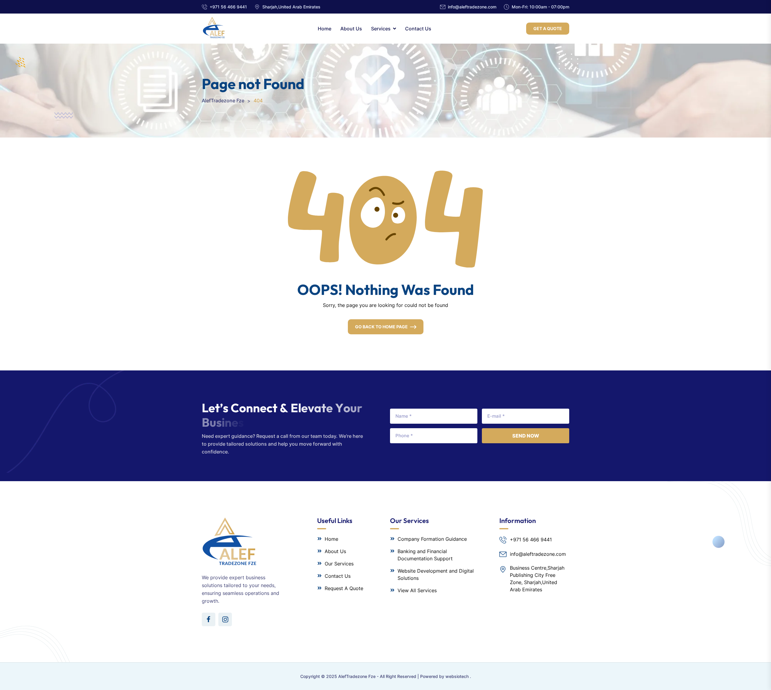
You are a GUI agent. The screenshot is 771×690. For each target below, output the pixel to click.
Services (381, 29)
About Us (351, 29)
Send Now (525, 436)
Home (324, 29)
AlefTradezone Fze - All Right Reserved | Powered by (391, 676)
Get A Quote (547, 28)
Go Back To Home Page (381, 326)
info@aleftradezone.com (472, 6)
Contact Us (418, 29)
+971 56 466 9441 (228, 6)
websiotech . (458, 676)
